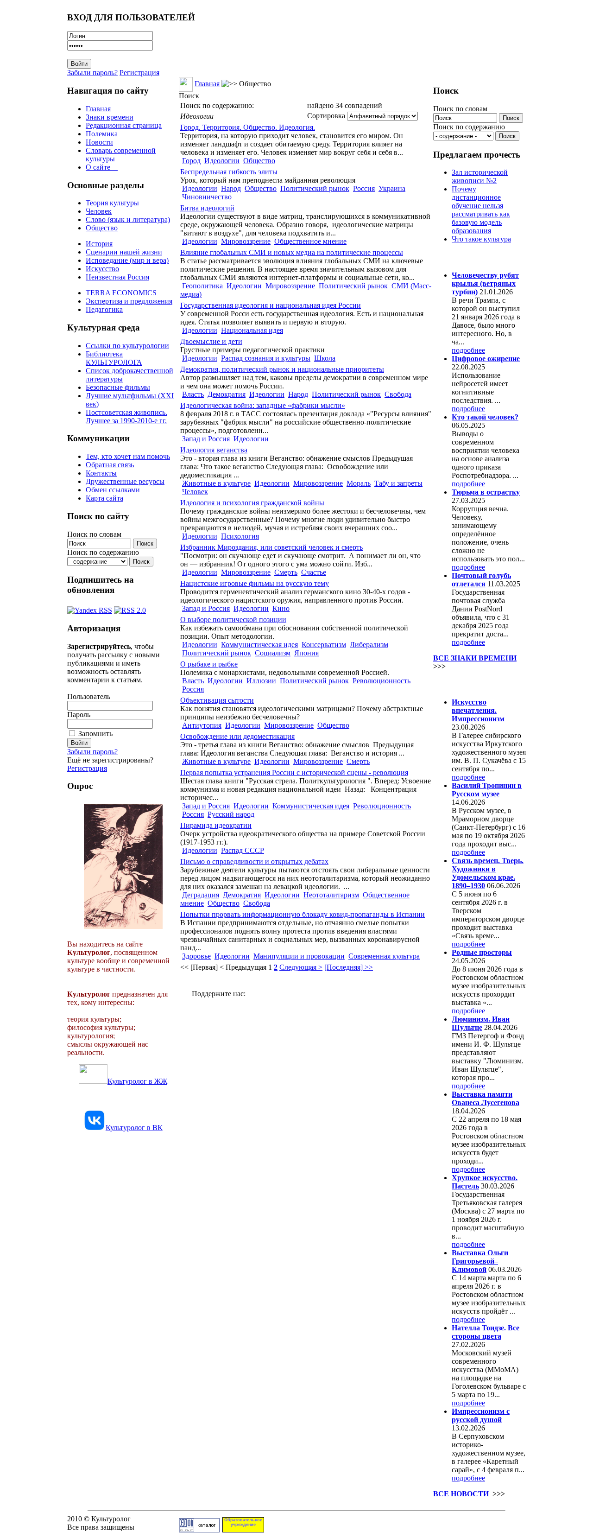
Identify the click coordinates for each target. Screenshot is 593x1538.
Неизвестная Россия (117, 277)
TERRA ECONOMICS (121, 293)
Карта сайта (104, 498)
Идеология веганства (213, 450)
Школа (324, 358)
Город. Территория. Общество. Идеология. (247, 127)
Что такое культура (481, 239)
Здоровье (196, 956)
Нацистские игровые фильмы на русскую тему (254, 583)
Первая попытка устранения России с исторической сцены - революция (294, 772)
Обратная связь (110, 465)
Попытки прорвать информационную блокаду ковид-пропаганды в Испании (302, 914)
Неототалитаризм (331, 895)
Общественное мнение (310, 241)
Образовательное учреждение (243, 1522)
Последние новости (471, 684)
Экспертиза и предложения (129, 301)
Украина (392, 188)
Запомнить (95, 733)
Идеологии (222, 161)
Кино (281, 608)
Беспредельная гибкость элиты (229, 172)
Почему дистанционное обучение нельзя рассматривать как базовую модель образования (481, 210)
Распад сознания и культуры (265, 358)
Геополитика (202, 286)
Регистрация (139, 72)
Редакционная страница (124, 125)
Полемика (102, 134)
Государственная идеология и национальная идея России (270, 305)
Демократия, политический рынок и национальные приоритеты (282, 369)
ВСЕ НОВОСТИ (461, 1494)
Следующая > (300, 967)
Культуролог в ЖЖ (137, 1081)
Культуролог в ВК (134, 1127)
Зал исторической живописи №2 (480, 176)
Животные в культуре (216, 483)
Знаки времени (109, 117)
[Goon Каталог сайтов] (199, 1530)
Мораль (359, 483)
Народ (231, 188)
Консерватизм (324, 644)
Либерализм (369, 644)
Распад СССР (242, 850)
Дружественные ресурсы (125, 481)
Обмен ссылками (113, 490)
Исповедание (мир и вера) (127, 260)
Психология (240, 536)
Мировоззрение (246, 241)
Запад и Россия (206, 439)
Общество (102, 228)
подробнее (468, 350)
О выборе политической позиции (233, 619)
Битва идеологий (207, 208)
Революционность (381, 681)
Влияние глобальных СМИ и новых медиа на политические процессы (291, 252)
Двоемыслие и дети (211, 341)
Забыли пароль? (92, 72)
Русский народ (231, 814)
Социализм (272, 653)
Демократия (227, 394)
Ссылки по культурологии (127, 346)
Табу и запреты (398, 483)
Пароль (78, 714)
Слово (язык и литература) (128, 219)
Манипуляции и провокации (299, 956)
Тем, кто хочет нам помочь (128, 456)
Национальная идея (252, 330)
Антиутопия (201, 725)
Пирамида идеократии (216, 825)
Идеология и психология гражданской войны (252, 503)
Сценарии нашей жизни (124, 252)
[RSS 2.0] (130, 608)
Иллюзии (261, 681)
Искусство (102, 269)
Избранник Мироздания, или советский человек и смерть (271, 547)
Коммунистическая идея (259, 644)
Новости (99, 142)
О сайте (102, 167)
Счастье (313, 572)
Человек (99, 211)
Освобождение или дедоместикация (237, 736)
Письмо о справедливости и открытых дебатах (254, 861)
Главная (98, 109)
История (99, 244)
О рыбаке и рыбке (209, 664)
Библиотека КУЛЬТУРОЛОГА (114, 358)
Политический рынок (314, 188)
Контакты (101, 473)
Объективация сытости (217, 700)
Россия (364, 188)
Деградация (200, 895)
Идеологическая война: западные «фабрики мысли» (262, 405)
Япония (306, 653)
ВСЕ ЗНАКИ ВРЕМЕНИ (475, 658)
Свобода (398, 394)
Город (191, 161)
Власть (193, 394)
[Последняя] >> (348, 967)
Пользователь (88, 696)
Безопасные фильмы (118, 387)
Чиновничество (207, 197)
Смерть (285, 572)
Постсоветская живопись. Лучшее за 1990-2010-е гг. (126, 416)
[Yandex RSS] (89, 608)
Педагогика (104, 309)
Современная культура (384, 956)
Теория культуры (112, 203)
